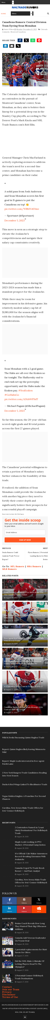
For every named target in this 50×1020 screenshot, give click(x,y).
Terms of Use (10, 996)
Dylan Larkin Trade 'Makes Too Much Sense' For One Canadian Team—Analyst (23, 593)
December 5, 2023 (14, 220)
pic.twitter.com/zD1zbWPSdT (21, 399)
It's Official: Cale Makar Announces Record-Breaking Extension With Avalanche (31, 856)
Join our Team (10, 989)
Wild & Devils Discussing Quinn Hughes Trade (23, 737)
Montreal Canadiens (18, 32)
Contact (7, 986)
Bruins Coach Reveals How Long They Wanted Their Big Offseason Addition (30, 926)
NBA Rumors (34, 566)
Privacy (7, 991)
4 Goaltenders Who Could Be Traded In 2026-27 (23, 686)
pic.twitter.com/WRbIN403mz (21, 208)
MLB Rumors (9, 569)
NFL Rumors (17, 566)
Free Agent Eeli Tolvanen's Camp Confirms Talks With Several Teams (24, 639)
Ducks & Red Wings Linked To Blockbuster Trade (24, 784)
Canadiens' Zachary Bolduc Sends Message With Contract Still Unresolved (23, 708)
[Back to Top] (25, 1017)
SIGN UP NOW (25, 540)
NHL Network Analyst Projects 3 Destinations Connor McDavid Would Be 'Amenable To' (22, 662)
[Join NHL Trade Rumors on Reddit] (39, 908)
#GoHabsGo (11, 394)
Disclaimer (9, 994)
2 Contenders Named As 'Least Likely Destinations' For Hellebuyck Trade (31, 830)
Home (3, 13)
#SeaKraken (25, 390)
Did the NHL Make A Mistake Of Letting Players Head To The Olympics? (29, 964)
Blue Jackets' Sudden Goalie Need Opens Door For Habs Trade (24, 616)
